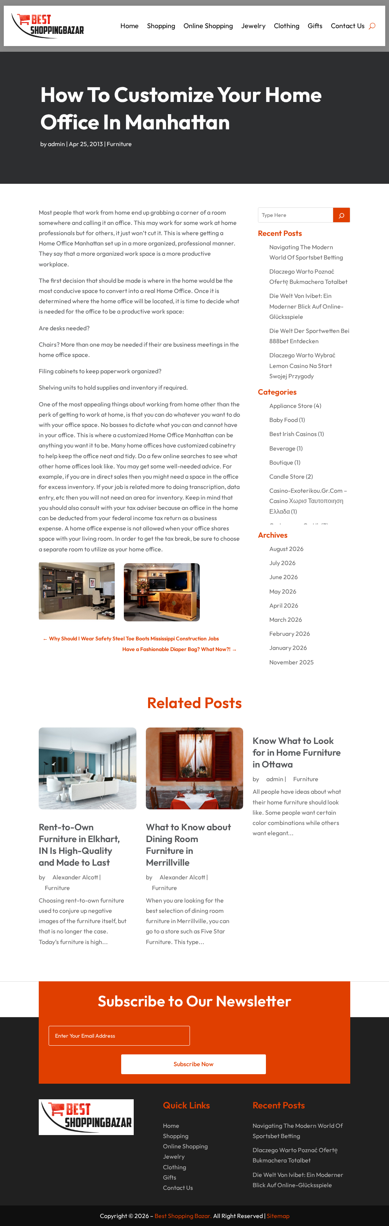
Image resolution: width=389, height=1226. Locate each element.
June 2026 (283, 577)
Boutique (281, 462)
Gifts (315, 25)
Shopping (161, 25)
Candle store (287, 476)
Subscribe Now (193, 1064)
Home (129, 25)
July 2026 (282, 563)
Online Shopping (208, 25)
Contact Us (348, 25)
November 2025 (291, 662)
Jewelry (253, 25)
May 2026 (282, 591)
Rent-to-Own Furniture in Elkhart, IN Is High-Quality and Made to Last (79, 844)
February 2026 (289, 633)
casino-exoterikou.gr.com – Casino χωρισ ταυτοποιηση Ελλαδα (308, 501)
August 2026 (286, 548)
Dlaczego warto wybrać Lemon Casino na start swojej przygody (302, 365)
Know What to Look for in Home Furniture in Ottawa (297, 752)
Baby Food (283, 420)
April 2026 (283, 605)
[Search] (341, 215)
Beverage (282, 448)
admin (56, 144)
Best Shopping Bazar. (183, 1216)
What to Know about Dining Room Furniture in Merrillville (188, 844)
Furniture (119, 144)
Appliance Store (291, 405)
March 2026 (285, 619)
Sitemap (278, 1216)
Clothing (286, 25)
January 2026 (288, 647)
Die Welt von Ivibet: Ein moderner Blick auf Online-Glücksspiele (306, 306)
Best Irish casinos (293, 434)
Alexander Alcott (75, 877)
